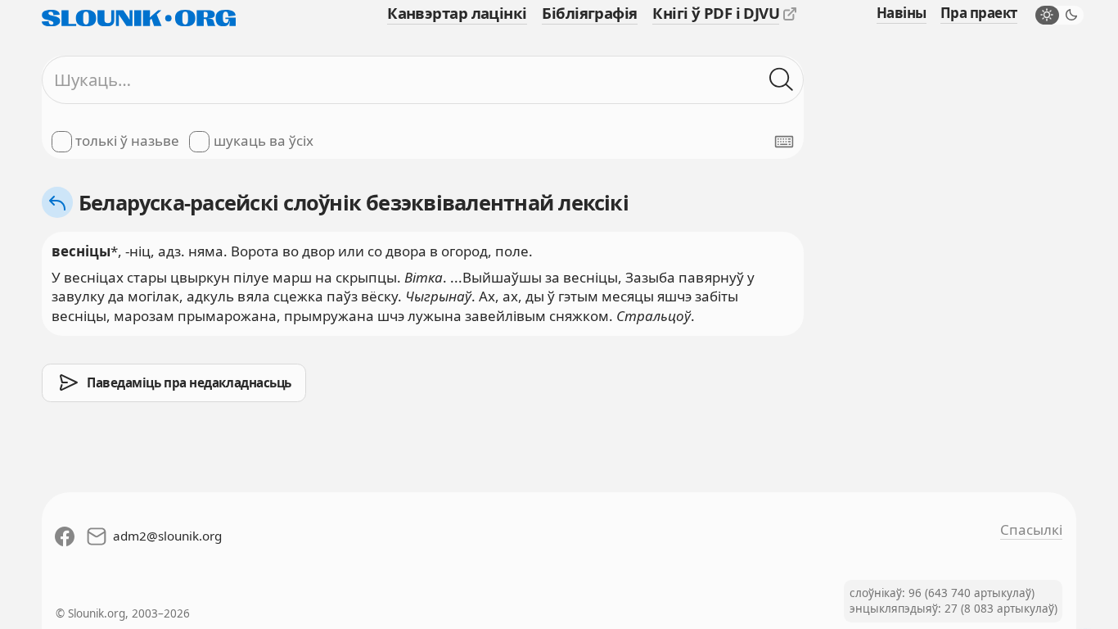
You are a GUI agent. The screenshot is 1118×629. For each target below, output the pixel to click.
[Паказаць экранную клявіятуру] (784, 142)
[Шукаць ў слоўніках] (782, 79)
